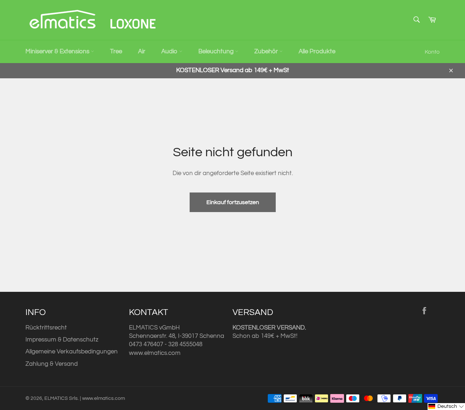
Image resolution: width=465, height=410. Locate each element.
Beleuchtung (216, 51)
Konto (432, 52)
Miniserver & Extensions (58, 51)
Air (141, 51)
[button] (446, 406)
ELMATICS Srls (61, 398)
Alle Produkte (317, 51)
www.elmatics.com (155, 353)
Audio (170, 51)
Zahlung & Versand (51, 364)
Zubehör (266, 51)
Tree (116, 51)
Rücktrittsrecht (46, 327)
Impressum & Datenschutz (61, 339)
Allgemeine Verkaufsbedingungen (71, 351)
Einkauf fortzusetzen (232, 202)
